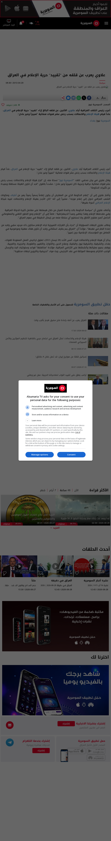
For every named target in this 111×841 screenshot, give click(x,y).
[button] (55, 421)
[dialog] (55, 420)
